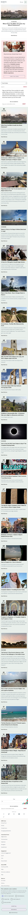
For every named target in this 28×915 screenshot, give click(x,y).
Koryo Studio (4, 860)
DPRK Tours (3, 820)
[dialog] (14, 901)
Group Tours (4, 823)
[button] (13, 912)
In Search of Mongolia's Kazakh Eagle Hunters (13, 262)
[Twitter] (9, 814)
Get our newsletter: (14, 101)
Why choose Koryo (5, 885)
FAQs (2, 869)
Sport (2, 855)
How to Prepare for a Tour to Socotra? (11, 562)
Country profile (4, 866)
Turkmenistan (4, 839)
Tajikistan (3, 842)
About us (3, 878)
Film (2, 858)
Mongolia (3, 844)
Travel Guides (5, 83)
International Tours (5, 834)
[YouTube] (19, 814)
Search (25, 86)
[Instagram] (14, 814)
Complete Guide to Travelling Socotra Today (13, 589)
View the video (14, 76)
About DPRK (3, 864)
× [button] (26, 888)
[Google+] (3, 817)
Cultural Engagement (6, 853)
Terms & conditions (5, 872)
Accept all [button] (14, 906)
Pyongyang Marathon (6, 830)
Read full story (14, 35)
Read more (9, 893)
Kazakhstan (4, 847)
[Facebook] (3, 814)
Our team (3, 880)
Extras (2, 825)
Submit (25, 808)
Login (22, 2)
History (2, 883)
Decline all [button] (14, 909)
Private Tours (4, 828)
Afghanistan (4, 836)
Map (2, 874)
